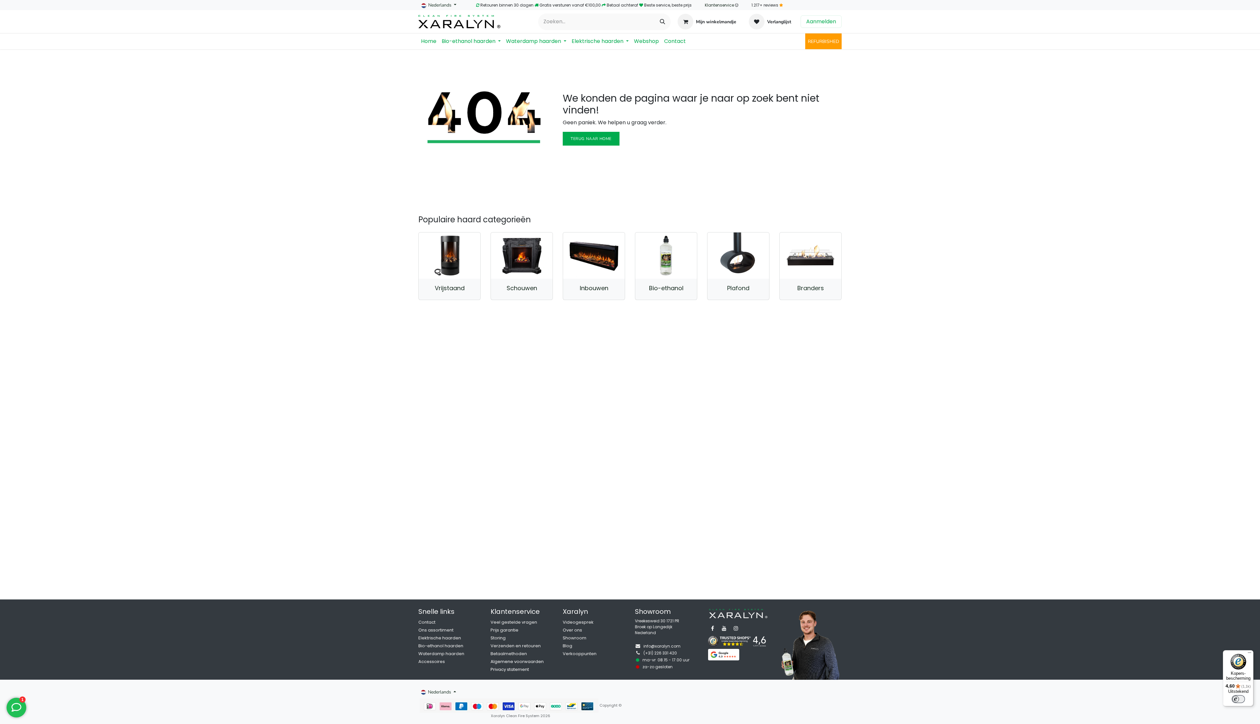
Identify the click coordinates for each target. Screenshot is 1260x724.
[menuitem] (428, 41)
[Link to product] (449, 255)
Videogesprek (578, 622)
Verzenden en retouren (516, 646)
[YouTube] (724, 628)
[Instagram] (736, 628)
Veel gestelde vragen (514, 622)
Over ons (572, 630)
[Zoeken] (662, 21)
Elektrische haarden (439, 638)
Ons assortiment (435, 630)
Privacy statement (510, 669)
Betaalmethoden (509, 654)
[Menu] (1249, 654)
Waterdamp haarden (441, 654)
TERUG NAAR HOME (591, 138)
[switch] (1238, 699)
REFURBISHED (823, 41)
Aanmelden (821, 21)
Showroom (574, 638)
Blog (567, 646)
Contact (426, 622)
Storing (498, 638)
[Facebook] (712, 628)
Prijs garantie (504, 630)
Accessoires (431, 661)
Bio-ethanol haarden (440, 646)
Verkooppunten (580, 654)
